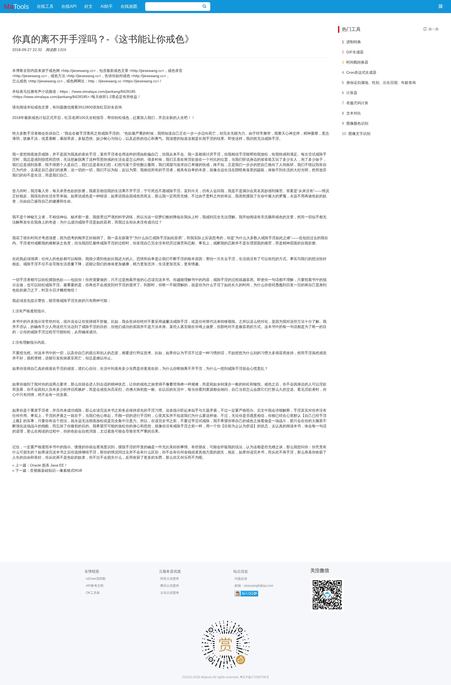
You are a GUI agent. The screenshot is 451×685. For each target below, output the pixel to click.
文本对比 (353, 113)
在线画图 (129, 6)
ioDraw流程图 (95, 578)
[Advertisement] (225, 512)
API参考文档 (94, 586)
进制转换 (353, 42)
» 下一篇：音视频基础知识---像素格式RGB (47, 470)
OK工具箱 (93, 593)
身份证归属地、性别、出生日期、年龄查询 (381, 82)
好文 (88, 6)
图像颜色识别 (357, 123)
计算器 (351, 93)
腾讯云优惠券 (169, 586)
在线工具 (45, 6)
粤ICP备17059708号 (254, 677)
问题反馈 (241, 578)
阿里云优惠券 (169, 578)
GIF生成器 (355, 52)
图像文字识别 (359, 133)
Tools (16, 6)
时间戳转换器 (357, 62)
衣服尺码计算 (357, 103)
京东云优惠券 (169, 593)
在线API (68, 6)
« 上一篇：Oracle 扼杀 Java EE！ (40, 465)
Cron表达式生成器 (361, 72)
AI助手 (106, 6)
